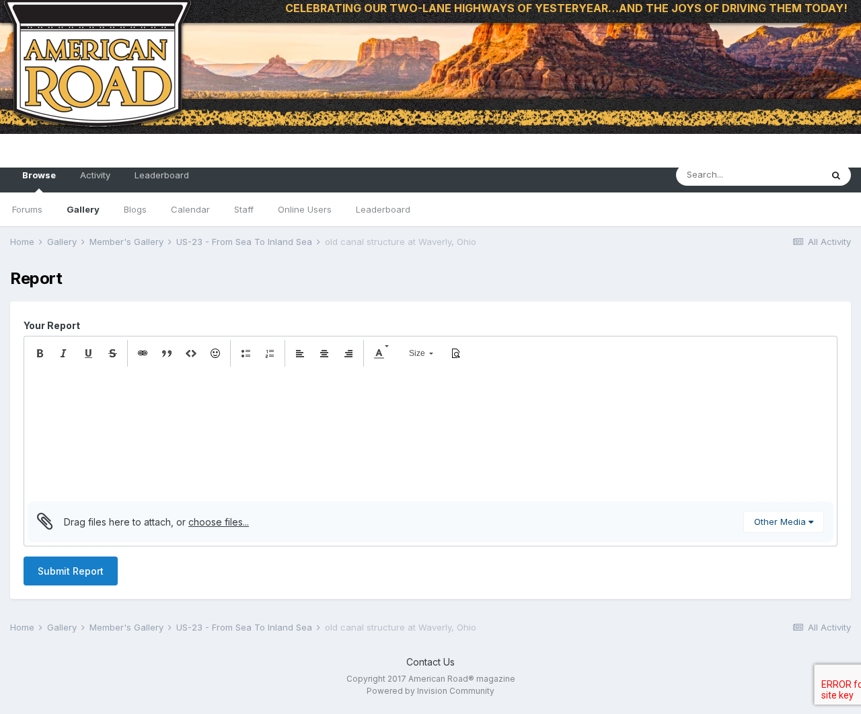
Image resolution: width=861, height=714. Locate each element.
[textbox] (430, 434)
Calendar (190, 209)
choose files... (218, 522)
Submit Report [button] (71, 571)
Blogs (135, 209)
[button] (40, 353)
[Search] (836, 175)
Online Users (305, 209)
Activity (95, 175)
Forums (27, 209)
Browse (39, 175)
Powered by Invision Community (430, 691)
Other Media (781, 521)
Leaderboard (383, 209)
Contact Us (430, 662)
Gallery (83, 209)
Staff (244, 209)
